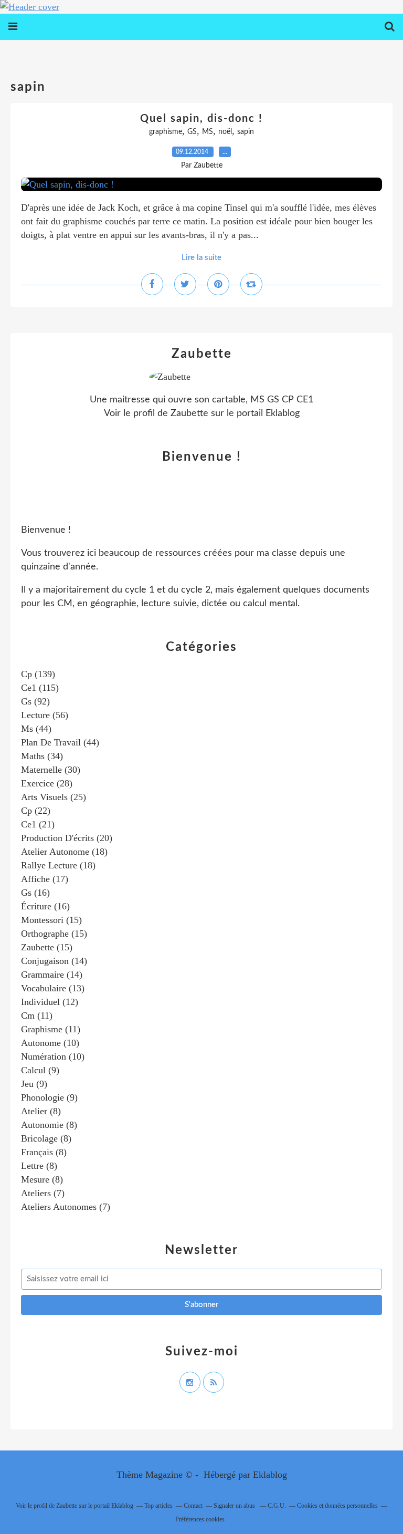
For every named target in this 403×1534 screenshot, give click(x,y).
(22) (35, 810)
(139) (38, 674)
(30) (50, 769)
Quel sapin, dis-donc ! (201, 118)
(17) (44, 879)
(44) (36, 728)
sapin (245, 132)
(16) (35, 892)
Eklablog (270, 1474)
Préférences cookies (200, 1519)
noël (225, 132)
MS (207, 132)
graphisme (165, 132)
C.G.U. (277, 1505)
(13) (52, 988)
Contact (193, 1505)
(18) (64, 851)
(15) (51, 920)
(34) (42, 756)
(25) (53, 797)
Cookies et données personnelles (337, 1505)
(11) (36, 1015)
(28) (46, 783)
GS (192, 132)
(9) (40, 1070)
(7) (43, 1193)
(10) (50, 1043)
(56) (44, 715)
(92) (35, 701)
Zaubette (189, 413)
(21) (38, 824)
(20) (66, 838)
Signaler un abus (235, 1505)
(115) (40, 687)
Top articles (158, 1505)
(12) (49, 1002)
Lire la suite (201, 258)
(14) (54, 961)
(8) (41, 1111)
